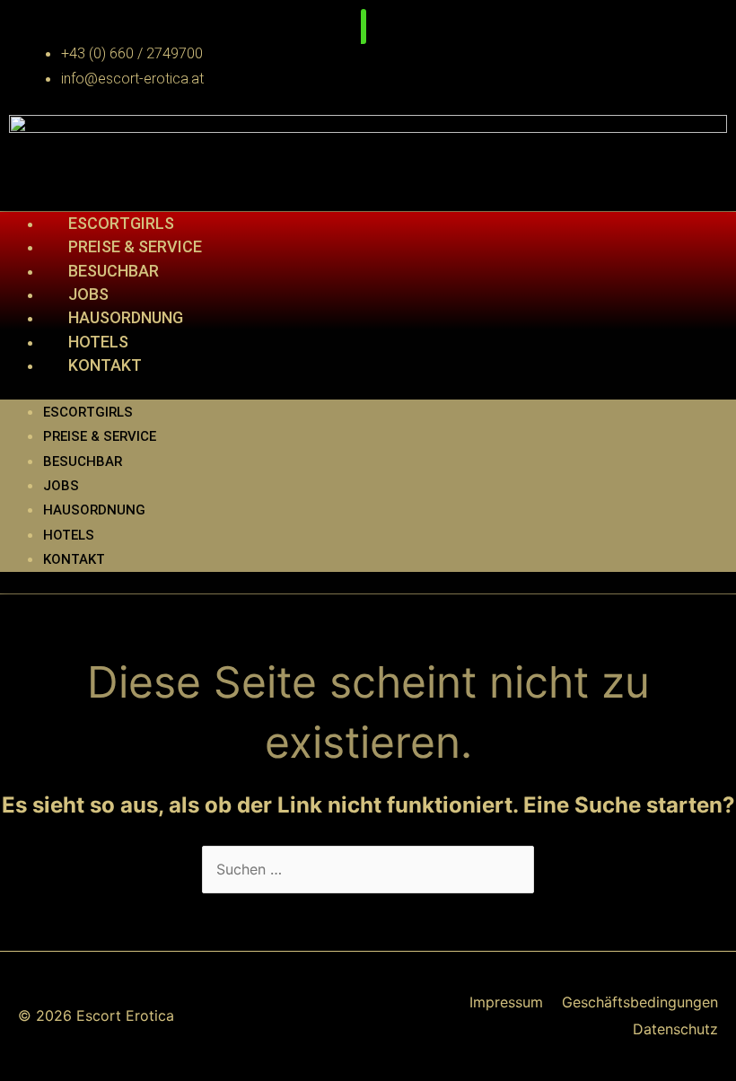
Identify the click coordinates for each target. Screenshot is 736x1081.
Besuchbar (113, 270)
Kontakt (105, 365)
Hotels (98, 341)
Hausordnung (125, 317)
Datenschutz (675, 1029)
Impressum (506, 1002)
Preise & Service (135, 246)
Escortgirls (121, 223)
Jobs (88, 294)
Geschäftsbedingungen (640, 1002)
